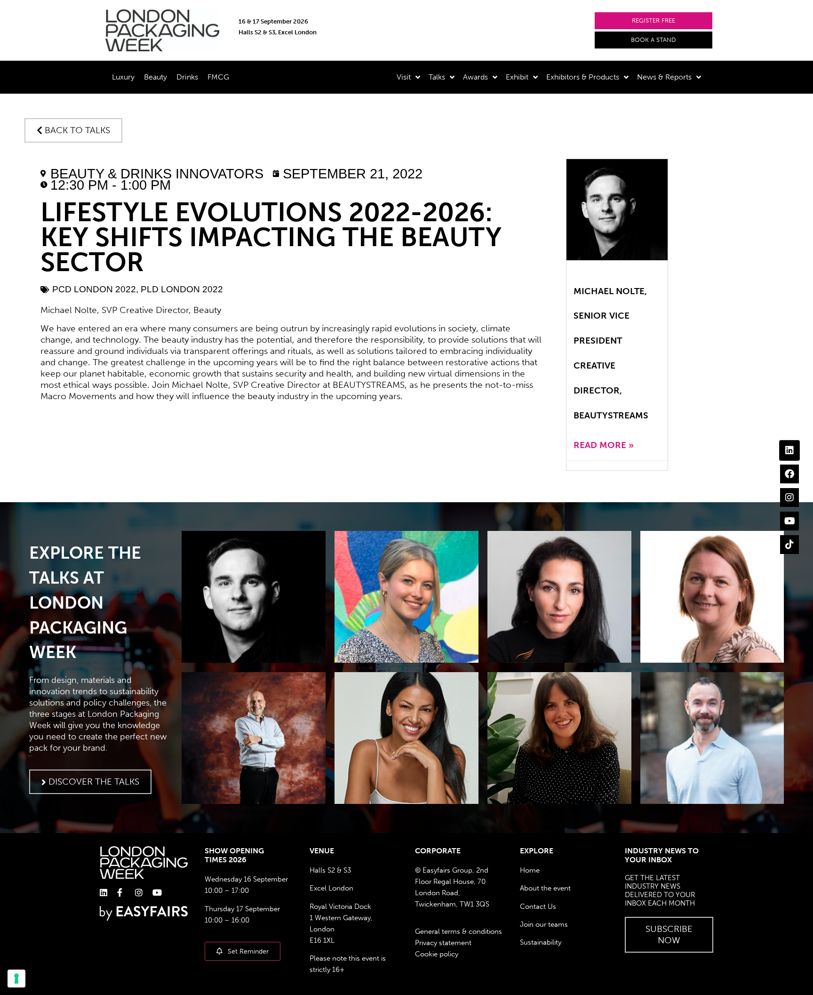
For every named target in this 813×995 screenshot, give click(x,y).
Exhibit (517, 76)
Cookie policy (436, 954)
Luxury (123, 76)
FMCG (218, 76)
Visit (404, 76)
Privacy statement (443, 943)
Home (530, 870)
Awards (475, 76)
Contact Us (538, 906)
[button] (653, 20)
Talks (437, 76)
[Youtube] (789, 521)
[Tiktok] (789, 544)
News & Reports (664, 76)
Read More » (604, 445)
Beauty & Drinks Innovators (156, 173)
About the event (545, 888)
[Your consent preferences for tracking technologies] (16, 978)
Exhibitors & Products (582, 76)
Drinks (187, 76)
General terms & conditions (458, 931)
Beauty (155, 76)
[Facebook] (789, 474)
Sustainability (540, 942)
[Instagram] (789, 497)
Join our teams (544, 924)
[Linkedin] (789, 450)
